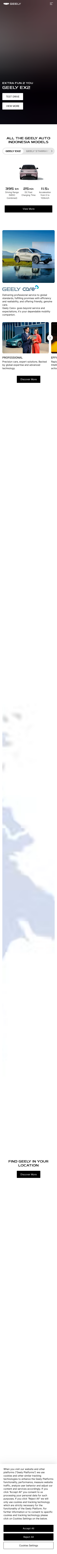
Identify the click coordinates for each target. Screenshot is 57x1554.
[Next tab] (51, 151)
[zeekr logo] (12, 3)
